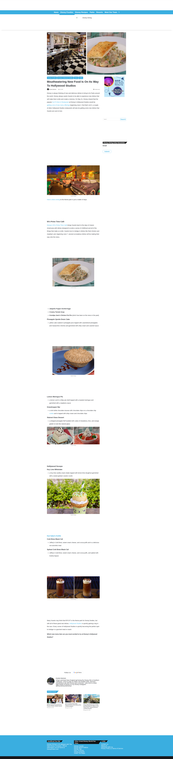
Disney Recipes (81, 12)
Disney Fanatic (79, 746)
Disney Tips (78, 749)
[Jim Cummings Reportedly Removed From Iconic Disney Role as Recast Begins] (73, 698)
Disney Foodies (66, 12)
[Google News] (77, 672)
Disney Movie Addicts (81, 747)
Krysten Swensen (52, 89)
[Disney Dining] (86, 22)
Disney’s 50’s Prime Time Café (57, 225)
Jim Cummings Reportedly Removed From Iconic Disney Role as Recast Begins (73, 705)
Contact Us (104, 744)
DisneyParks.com (52, 749)
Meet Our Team (111, 12)
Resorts (99, 12)
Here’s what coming (53, 199)
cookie (51, 413)
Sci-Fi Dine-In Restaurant (60, 102)
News (56, 12)
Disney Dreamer (79, 752)
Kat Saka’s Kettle (54, 536)
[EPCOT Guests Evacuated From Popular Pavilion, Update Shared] (55, 698)
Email (105, 145)
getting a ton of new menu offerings (58, 105)
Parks (92, 12)
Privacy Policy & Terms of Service (112, 748)
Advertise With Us (107, 747)
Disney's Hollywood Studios (65, 78)
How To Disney (79, 750)
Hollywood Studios (75, 623)
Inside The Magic (79, 753)
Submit (106, 151)
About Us (104, 745)
